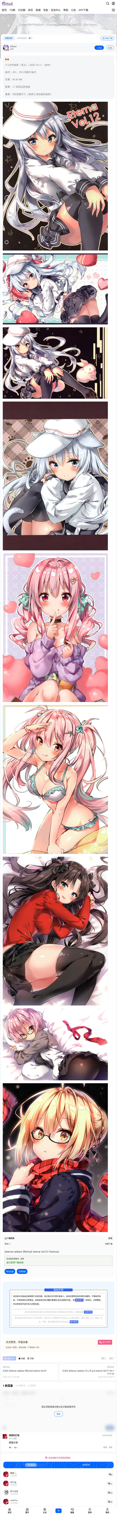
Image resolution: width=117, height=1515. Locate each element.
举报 (105, 1447)
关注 (100, 48)
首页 (4, 10)
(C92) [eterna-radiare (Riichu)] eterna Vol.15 (24, 1370)
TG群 (12, 10)
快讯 (30, 10)
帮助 (65, 10)
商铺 (38, 10)
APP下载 (83, 10)
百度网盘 (22, 1271)
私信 (110, 48)
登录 (58, 1414)
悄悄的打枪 (14, 1435)
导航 (45, 10)
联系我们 (79, 1300)
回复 (110, 1447)
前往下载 (109, 38)
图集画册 (8, 38)
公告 (73, 10)
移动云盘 (10, 1271)
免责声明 (88, 1312)
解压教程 (74, 1322)
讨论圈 (21, 10)
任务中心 (56, 10)
